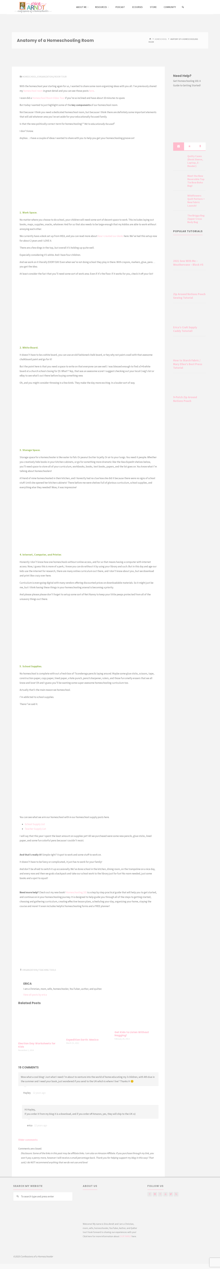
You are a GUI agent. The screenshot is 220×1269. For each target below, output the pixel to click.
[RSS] (176, 1194)
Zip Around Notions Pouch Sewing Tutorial (189, 295)
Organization (45, 76)
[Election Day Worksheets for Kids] (40, 1023)
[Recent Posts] (178, 146)
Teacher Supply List (35, 828)
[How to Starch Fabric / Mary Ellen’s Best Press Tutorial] (189, 348)
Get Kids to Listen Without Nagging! (131, 1034)
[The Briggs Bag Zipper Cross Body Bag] (179, 219)
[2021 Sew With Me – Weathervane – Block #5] (189, 248)
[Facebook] (149, 1194)
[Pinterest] (160, 1194)
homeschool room (33, 90)
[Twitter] (171, 1194)
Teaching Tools (47, 970)
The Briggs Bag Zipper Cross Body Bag (196, 219)
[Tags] (200, 146)
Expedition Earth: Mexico (82, 1039)
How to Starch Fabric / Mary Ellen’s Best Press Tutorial (187, 364)
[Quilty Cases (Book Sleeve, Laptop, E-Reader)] (179, 160)
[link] (183, 7)
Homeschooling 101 (76, 892)
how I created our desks (110, 236)
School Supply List (35, 824)
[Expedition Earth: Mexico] (88, 1022)
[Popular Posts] (189, 146)
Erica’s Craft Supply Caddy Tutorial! (185, 329)
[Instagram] (155, 1194)
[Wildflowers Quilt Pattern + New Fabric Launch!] (179, 199)
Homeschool (161, 39)
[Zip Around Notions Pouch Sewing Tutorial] (189, 282)
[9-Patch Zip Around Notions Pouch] (189, 385)
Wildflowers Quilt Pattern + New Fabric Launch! (196, 200)
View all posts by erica (35, 994)
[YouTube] (165, 1194)
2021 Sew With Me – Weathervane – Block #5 (188, 262)
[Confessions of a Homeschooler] (32, 7)
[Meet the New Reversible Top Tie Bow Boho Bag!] (179, 179)
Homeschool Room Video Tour (48, 98)
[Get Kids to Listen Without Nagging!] (136, 1018)
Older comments (28, 1139)
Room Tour (60, 76)
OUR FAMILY (125, 1236)
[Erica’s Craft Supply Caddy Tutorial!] (189, 315)
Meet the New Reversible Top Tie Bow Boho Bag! (195, 180)
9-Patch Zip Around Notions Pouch (185, 399)
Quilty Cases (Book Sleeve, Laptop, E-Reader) (195, 161)
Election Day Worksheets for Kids (37, 1045)
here (91, 90)
